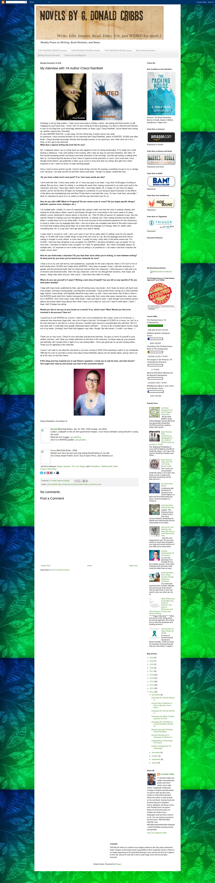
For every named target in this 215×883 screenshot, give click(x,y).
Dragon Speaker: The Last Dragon (71, 466)
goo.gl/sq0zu (80, 440)
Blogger (118, 864)
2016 (152, 675)
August (155, 763)
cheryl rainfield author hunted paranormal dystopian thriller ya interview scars (74, 484)
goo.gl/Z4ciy (76, 437)
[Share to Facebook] (83, 480)
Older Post (133, 566)
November (156, 753)
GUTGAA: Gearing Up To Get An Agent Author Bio (167, 411)
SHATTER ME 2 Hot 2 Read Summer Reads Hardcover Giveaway (167, 577)
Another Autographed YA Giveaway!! (167, 553)
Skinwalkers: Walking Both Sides (104, 466)
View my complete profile (157, 833)
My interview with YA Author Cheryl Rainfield (162, 731)
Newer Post (45, 566)
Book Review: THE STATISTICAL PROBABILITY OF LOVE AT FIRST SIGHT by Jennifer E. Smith (161, 438)
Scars (53, 450)
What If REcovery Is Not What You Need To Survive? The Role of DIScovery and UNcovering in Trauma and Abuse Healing (162, 606)
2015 (152, 678)
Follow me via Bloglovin (75, 55)
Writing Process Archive (49, 55)
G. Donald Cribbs (167, 774)
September (156, 759)
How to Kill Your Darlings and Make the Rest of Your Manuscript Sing (167, 531)
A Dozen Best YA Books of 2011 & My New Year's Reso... (161, 705)
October (155, 756)
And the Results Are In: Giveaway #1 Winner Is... (162, 736)
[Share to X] (81, 480)
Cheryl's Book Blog (48, 469)
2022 (152, 661)
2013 (152, 685)
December (156, 695)
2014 (152, 681)
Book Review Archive (145, 50)
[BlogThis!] (78, 480)
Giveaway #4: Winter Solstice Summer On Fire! (162, 717)
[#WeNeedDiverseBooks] (161, 272)
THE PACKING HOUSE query (118, 50)
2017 (152, 671)
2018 (152, 668)
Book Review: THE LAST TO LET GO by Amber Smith (166, 463)
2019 (152, 664)
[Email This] (75, 480)
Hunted (54, 429)
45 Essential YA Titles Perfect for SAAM (167, 631)
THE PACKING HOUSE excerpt (52, 50)
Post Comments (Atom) (60, 570)
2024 (152, 658)
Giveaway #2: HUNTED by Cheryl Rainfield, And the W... (162, 724)
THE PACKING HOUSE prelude (85, 50)
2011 (152, 692)
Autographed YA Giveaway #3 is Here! (162, 742)
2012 (152, 688)
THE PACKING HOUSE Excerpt (167, 506)
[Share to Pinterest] (86, 480)
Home (89, 566)
